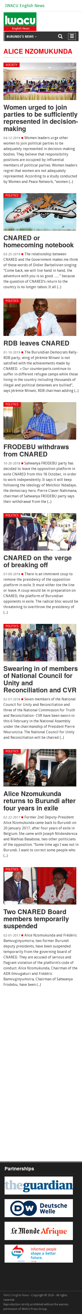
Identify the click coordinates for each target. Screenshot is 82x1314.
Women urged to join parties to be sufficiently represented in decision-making (40, 117)
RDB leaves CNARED (36, 343)
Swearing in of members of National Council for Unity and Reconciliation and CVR (40, 679)
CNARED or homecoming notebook (38, 241)
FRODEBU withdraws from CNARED (36, 450)
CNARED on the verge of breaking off (37, 561)
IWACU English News (24, 5)
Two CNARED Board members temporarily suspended (36, 919)
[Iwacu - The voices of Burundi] (19, 23)
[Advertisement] (41, 1049)
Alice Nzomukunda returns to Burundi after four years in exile (39, 801)
